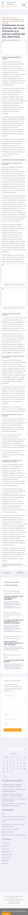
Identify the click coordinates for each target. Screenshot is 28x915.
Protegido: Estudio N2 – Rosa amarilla (13, 799)
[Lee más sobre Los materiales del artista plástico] (14, 656)
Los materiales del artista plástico (14, 661)
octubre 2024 (6, 857)
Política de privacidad (14, 901)
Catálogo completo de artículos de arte (13, 816)
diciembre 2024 (6, 852)
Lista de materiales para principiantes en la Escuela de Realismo (13, 621)
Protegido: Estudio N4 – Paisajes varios (14, 789)
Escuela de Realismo (11, 3)
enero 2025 (5, 849)
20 (21, 766)
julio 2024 (5, 863)
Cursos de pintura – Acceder (10, 829)
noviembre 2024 (7, 854)
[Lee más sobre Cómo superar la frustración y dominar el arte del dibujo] (14, 637)
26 (17, 768)
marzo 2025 (5, 846)
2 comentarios (7, 601)
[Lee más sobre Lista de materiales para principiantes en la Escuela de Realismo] (14, 614)
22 (3, 768)
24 (10, 768)
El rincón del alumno (16, 604)
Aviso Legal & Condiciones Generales (14, 896)
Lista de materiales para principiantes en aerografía (13, 597)
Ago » (5, 776)
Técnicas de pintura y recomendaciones (14, 835)
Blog (16, 647)
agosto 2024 (6, 860)
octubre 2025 (6, 843)
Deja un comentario (9, 647)
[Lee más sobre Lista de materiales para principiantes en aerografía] (14, 592)
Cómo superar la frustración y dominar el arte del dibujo (13, 643)
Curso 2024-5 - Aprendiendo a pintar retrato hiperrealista (12, 603)
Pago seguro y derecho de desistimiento (14, 899)
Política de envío (14, 898)
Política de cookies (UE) (14, 903)
